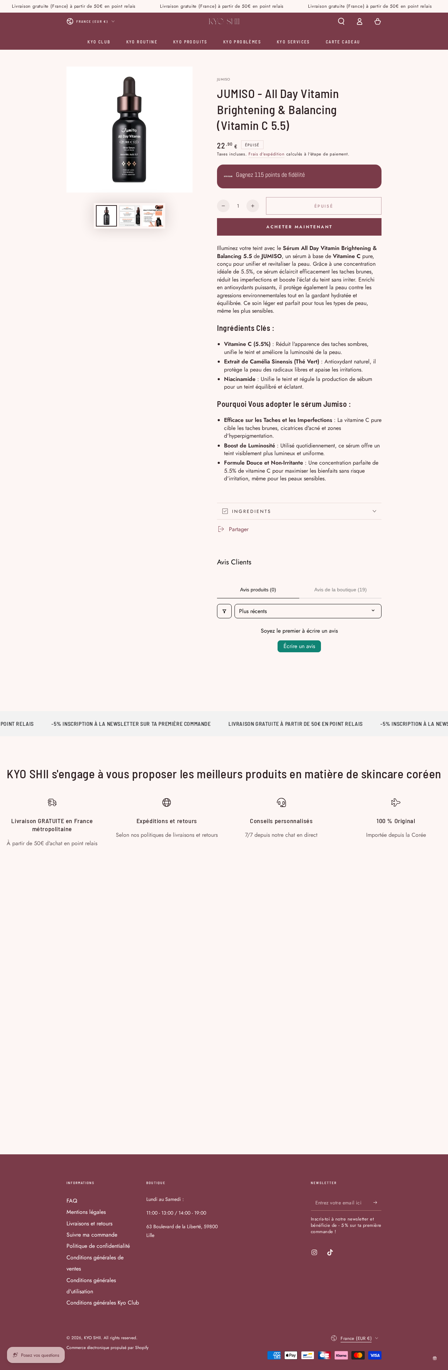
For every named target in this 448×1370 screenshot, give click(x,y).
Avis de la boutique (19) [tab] (340, 589)
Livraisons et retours (89, 1223)
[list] (224, 822)
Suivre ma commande (91, 1235)
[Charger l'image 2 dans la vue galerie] (129, 216)
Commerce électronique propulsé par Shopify (107, 1348)
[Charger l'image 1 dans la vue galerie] (106, 216)
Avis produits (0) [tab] (258, 589)
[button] (341, 21)
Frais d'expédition (266, 154)
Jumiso (224, 79)
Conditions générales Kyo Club (102, 1303)
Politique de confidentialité (98, 1246)
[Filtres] (224, 611)
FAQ (71, 1201)
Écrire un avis (299, 646)
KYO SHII (92, 1338)
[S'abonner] (377, 1202)
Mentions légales (86, 1212)
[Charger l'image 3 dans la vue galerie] (152, 216)
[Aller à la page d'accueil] (224, 21)
